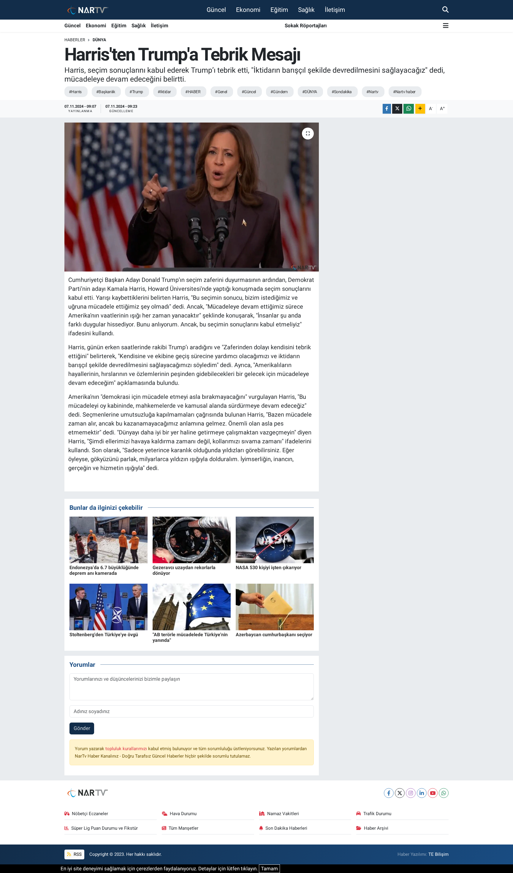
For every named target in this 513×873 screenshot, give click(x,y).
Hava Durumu (183, 813)
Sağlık (306, 9)
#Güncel (249, 91)
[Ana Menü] (446, 26)
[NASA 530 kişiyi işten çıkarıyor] (275, 539)
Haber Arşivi (376, 828)
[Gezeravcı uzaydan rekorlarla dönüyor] (192, 539)
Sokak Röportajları (306, 25)
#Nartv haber (404, 91)
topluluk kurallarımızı (126, 748)
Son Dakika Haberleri (286, 828)
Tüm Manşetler (183, 828)
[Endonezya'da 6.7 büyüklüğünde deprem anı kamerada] (108, 539)
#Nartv (372, 91)
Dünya (99, 39)
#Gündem (279, 91)
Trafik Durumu (377, 813)
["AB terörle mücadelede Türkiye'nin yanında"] (192, 606)
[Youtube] (433, 793)
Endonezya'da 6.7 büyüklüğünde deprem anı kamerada (104, 570)
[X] (400, 793)
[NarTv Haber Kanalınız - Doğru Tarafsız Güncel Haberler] (86, 9)
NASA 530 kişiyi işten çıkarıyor (268, 567)
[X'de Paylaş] (397, 109)
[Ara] (445, 9)
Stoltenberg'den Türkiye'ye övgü (103, 634)
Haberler (74, 39)
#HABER (192, 91)
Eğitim (279, 9)
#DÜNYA (309, 91)
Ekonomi (248, 9)
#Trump (136, 91)
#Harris (75, 91)
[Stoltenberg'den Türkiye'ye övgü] (108, 606)
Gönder (82, 728)
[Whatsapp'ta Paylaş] (408, 109)
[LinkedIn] (422, 793)
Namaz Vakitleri (283, 813)
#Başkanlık (105, 91)
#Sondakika (342, 91)
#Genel (221, 91)
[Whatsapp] (444, 793)
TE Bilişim (438, 854)
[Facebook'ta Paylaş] (387, 109)
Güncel (216, 9)
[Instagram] (411, 793)
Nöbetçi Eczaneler (90, 813)
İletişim (335, 9)
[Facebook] (389, 793)
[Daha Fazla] (420, 109)
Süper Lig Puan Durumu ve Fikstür (104, 828)
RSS (77, 854)
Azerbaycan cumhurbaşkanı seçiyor (274, 634)
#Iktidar (164, 91)
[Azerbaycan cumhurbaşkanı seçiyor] (275, 606)
